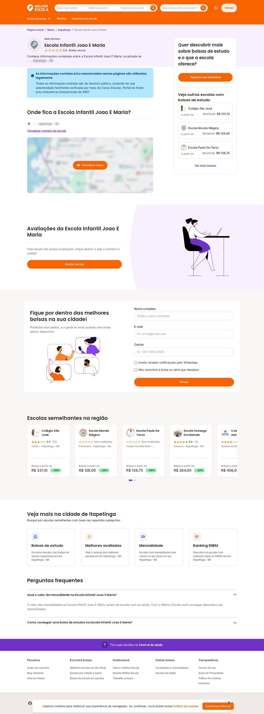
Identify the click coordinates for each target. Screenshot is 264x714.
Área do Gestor (36, 678)
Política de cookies (186, 706)
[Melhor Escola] (38, 8)
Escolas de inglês (166, 672)
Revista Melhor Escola (125, 672)
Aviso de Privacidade (210, 672)
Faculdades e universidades (172, 667)
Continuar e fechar (218, 706)
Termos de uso (207, 667)
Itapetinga (64, 29)
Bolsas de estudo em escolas (87, 678)
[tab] (130, 480)
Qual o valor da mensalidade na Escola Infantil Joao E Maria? (72, 595)
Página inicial (35, 29)
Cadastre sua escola (84, 18)
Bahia (50, 29)
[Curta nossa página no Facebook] (30, 703)
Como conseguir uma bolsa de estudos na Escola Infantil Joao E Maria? (79, 622)
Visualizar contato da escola (46, 131)
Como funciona (36, 18)
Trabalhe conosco (123, 678)
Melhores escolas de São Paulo (88, 667)
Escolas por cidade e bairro (86, 672)
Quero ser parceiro (38, 667)
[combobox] (70, 8)
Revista (61, 18)
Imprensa (203, 683)
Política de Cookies (209, 678)
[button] (132, 645)
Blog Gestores (35, 672)
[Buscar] (153, 8)
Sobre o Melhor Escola (126, 667)
